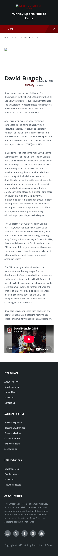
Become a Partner (12, 433)
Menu (10, 29)
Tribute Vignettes (12, 484)
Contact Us (9, 402)
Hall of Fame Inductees (26, 37)
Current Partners (12, 438)
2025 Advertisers (12, 443)
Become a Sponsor (13, 422)
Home (7, 37)
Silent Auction (10, 448)
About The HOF (11, 381)
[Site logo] (29, 8)
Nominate (9, 397)
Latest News (10, 392)
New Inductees (11, 387)
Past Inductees (11, 474)
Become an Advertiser (14, 427)
